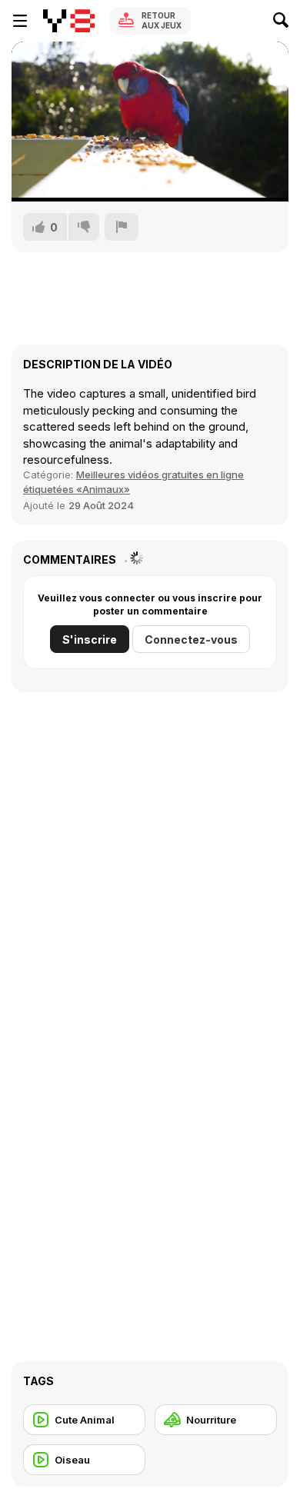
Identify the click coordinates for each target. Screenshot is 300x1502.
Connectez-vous (191, 639)
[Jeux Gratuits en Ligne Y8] (69, 20)
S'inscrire (89, 639)
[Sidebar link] (20, 20)
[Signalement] (121, 227)
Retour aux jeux (162, 20)
